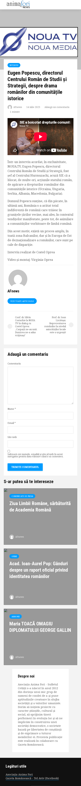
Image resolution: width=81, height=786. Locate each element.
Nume (12, 409)
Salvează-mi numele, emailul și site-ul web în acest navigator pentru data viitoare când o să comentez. (35, 455)
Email (12, 423)
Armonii (15, 616)
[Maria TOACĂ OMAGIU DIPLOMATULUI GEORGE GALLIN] (40, 636)
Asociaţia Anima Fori (19, 774)
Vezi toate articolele (22, 301)
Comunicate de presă (22, 496)
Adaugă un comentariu (56, 107)
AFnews (17, 107)
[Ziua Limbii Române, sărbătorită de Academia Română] (40, 516)
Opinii (14, 556)
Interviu (14, 65)
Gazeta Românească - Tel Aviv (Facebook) (32, 778)
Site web (12, 437)
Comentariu (14, 364)
